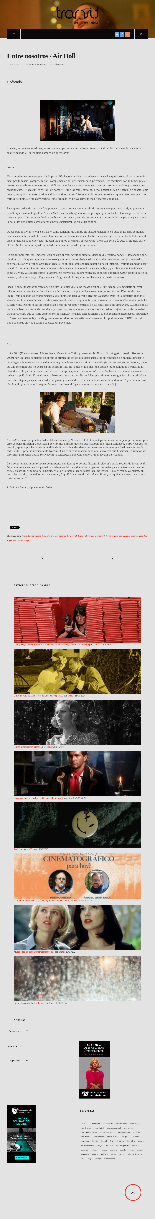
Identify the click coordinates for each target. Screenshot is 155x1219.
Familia (95, 1141)
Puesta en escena (117, 1154)
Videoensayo (109, 1158)
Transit (96, 644)
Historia (141, 1141)
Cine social (72, 536)
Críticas (58, 64)
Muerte (123, 1150)
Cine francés (85, 1137)
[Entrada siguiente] (113, 558)
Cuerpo (124, 1137)
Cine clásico (108, 1123)
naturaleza (85, 1154)
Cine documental (114, 1128)
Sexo (82, 1158)
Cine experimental (108, 1132)
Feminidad (100, 536)
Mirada (104, 1150)
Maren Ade (142, 536)
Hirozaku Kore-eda (114, 536)
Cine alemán (47, 536)
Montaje (113, 1150)
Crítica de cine (113, 1137)
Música (140, 1150)
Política (104, 1154)
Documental (135, 1137)
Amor (24, 536)
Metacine (94, 1150)
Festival (104, 1141)
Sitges (90, 1158)
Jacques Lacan (129, 536)
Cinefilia (137, 1132)
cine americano (94, 1123)
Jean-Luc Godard (122, 1145)
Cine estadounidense (89, 1132)
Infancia (109, 1145)
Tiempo (98, 1158)
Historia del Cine (87, 1145)
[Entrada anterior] (42, 558)
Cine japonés (60, 536)
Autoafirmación (34, 536)
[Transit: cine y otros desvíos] (77, 14)
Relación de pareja (21, 540)
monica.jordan (36, 64)
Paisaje (95, 1154)
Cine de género (136, 1123)
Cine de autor (121, 1123)
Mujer (9, 540)
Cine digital (99, 1128)
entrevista (85, 1141)
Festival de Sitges (117, 1141)
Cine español (129, 1128)
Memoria (84, 1150)
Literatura (136, 1145)
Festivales (131, 1141)
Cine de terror (86, 1128)
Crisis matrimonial (86, 536)
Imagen (100, 1145)
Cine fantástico (124, 1132)
